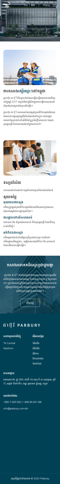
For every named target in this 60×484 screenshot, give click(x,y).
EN (26, 5)
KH (33, 5)
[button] (48, 5)
